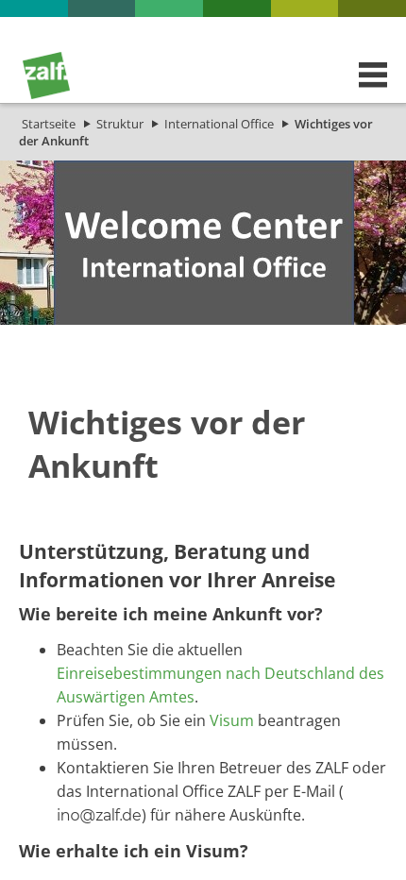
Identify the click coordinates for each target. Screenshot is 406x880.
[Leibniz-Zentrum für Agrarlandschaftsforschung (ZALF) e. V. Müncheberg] (46, 94)
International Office (219, 123)
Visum (232, 720)
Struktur (120, 123)
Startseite (49, 123)
